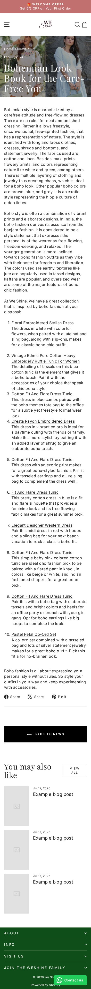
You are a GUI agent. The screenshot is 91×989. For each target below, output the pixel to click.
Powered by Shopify (45, 985)
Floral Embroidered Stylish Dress (42, 322)
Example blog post (53, 794)
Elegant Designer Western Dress (41, 525)
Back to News (48, 734)
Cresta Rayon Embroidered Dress (43, 421)
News (22, 49)
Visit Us (14, 956)
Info (9, 944)
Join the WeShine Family (35, 968)
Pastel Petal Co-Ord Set (33, 634)
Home (9, 49)
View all (75, 770)
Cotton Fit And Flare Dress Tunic (42, 393)
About (11, 933)
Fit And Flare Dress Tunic (34, 492)
